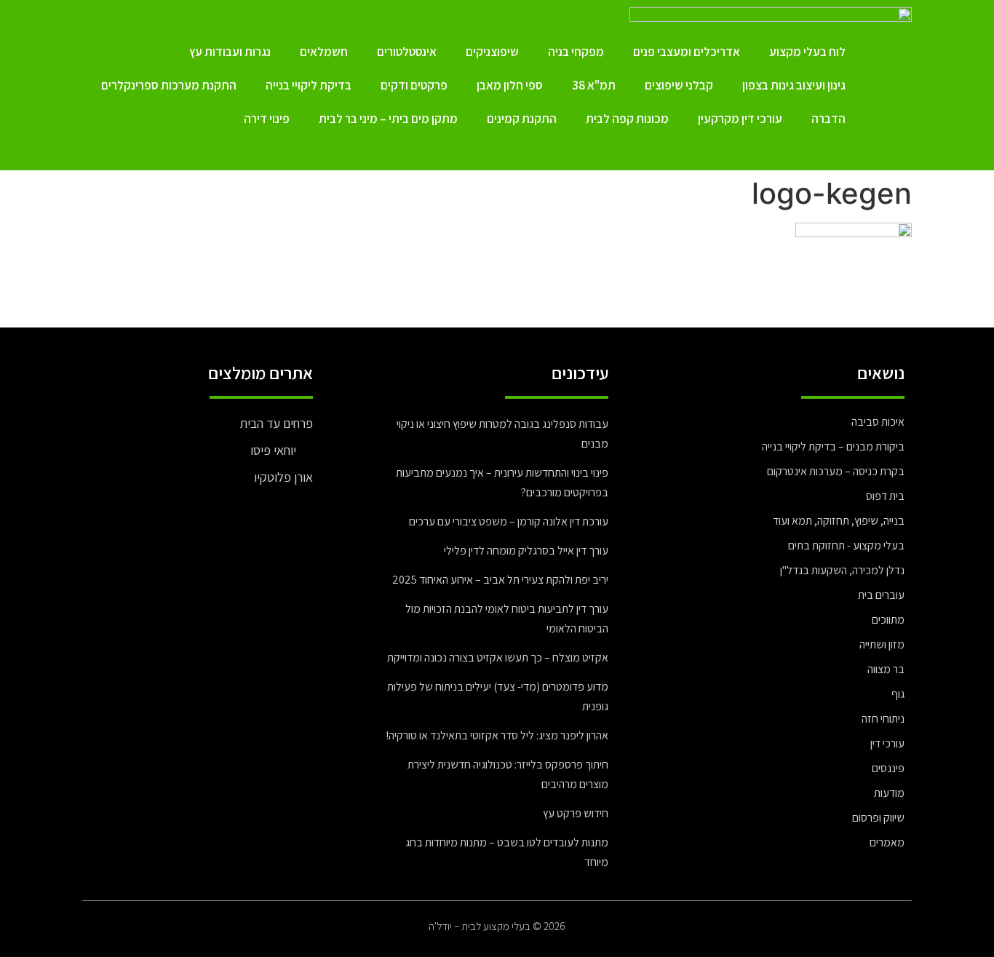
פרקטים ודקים (414, 85)
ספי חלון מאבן (510, 85)
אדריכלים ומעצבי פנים (686, 52)
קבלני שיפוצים (679, 85)
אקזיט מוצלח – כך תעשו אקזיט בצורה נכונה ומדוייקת (497, 657)
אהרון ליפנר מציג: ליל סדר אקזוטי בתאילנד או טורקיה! (497, 735)
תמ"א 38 (594, 85)
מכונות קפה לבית (627, 119)
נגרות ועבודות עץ (230, 52)
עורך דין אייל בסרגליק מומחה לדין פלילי (526, 550)
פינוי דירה (267, 119)
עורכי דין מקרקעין (740, 119)
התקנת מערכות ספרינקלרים (168, 85)
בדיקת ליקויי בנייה (308, 85)
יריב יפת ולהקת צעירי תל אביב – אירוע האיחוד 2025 (500, 579)
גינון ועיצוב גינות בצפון (794, 85)
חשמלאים (324, 52)
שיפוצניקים (492, 52)
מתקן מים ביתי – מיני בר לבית (388, 119)
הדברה (828, 119)
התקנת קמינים (522, 119)
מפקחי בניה (576, 52)
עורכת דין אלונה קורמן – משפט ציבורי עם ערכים (508, 521)
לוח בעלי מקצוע (807, 52)
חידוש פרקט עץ (575, 813)
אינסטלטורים (407, 52)
